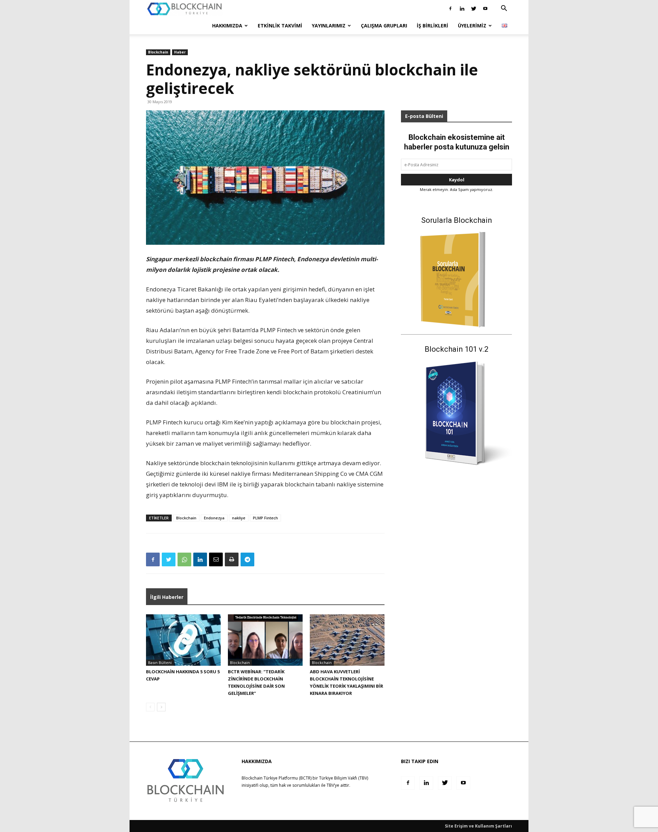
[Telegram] (247, 559)
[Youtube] (485, 8)
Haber (180, 52)
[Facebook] (450, 8)
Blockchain (158, 52)
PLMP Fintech (265, 517)
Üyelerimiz (472, 25)
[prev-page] (150, 707)
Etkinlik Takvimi (280, 25)
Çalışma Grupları (384, 25)
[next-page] (161, 707)
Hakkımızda (227, 25)
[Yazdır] (232, 559)
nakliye (238, 517)
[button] (504, 9)
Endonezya (214, 517)
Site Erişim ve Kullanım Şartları (478, 826)
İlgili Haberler (166, 597)
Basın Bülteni (160, 662)
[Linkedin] (462, 8)
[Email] (216, 559)
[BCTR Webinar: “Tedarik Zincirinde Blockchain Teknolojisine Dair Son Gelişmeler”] (265, 640)
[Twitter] (473, 8)
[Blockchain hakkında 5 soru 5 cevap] (183, 640)
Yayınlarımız (328, 25)
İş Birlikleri (432, 25)
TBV (330, 785)
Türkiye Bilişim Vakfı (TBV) (343, 778)
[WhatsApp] (184, 559)
